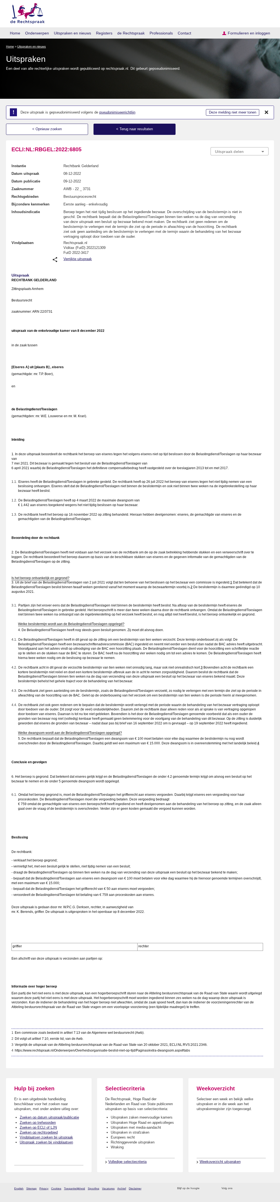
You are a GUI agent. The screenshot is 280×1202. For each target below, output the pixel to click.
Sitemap (31, 1188)
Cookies (56, 1188)
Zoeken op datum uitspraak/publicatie (49, 1117)
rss (205, 1188)
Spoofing (93, 1188)
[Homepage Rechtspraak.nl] (25, 12)
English (19, 1188)
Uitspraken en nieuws (72, 33)
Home (15, 33)
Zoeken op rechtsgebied (39, 1132)
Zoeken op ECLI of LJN (38, 1127)
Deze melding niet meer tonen (232, 112)
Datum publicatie (25, 181)
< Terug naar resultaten (134, 129)
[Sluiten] (266, 112)
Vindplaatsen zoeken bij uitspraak (46, 1137)
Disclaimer (135, 1188)
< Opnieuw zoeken (47, 129)
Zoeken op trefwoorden (38, 1122)
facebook (244, 1188)
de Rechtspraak (131, 33)
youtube (266, 1188)
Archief (121, 1188)
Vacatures (108, 1188)
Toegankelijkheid (74, 1188)
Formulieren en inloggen (249, 33)
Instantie (18, 166)
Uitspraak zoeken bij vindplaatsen (46, 1142)
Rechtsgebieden (25, 196)
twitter (237, 1188)
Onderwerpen (37, 33)
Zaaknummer (22, 189)
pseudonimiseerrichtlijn (117, 112)
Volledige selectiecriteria (127, 1162)
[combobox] (239, 151)
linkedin (258, 1188)
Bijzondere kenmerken (30, 204)
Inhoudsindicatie (25, 212)
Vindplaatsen (22, 243)
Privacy (43, 1188)
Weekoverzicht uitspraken (220, 1162)
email (212, 1188)
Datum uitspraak (25, 174)
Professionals (161, 33)
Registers (104, 33)
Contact (184, 33)
